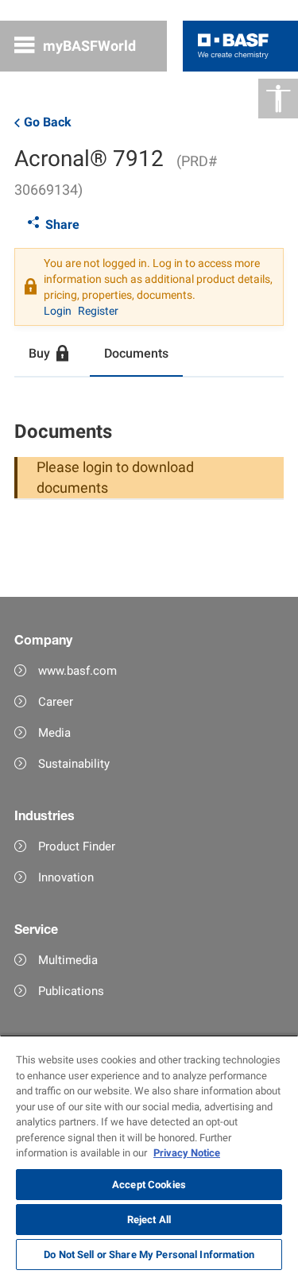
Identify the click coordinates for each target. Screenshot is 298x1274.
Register (98, 310)
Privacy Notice (186, 1153)
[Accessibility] (278, 98)
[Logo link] (233, 46)
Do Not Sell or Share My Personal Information (149, 1254)
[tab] (52, 354)
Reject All (149, 1220)
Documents (136, 353)
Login (58, 310)
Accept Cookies (149, 1185)
